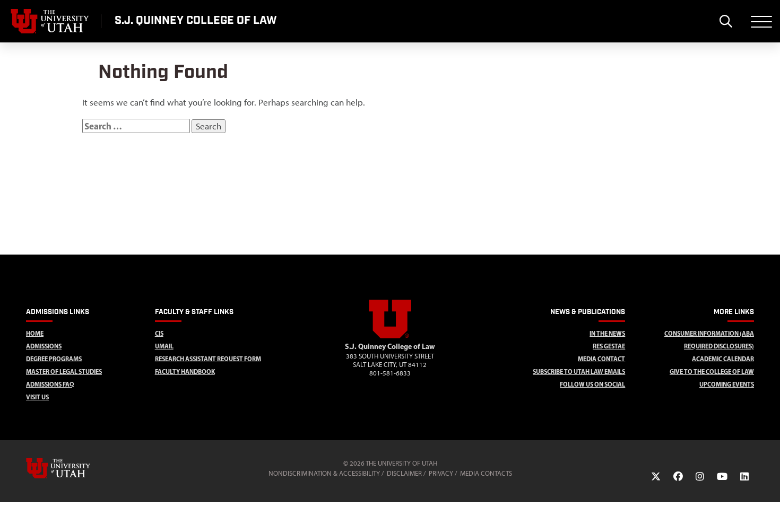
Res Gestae (609, 346)
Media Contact (601, 359)
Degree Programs (54, 359)
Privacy (441, 473)
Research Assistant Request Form (208, 359)
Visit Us (37, 397)
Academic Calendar (723, 359)
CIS (159, 333)
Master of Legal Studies (64, 371)
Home (35, 333)
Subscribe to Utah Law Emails (579, 371)
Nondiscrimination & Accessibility (324, 473)
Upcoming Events (726, 384)
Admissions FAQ (50, 384)
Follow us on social (592, 384)
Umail (164, 346)
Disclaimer (404, 473)
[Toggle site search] (725, 21)
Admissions (44, 346)
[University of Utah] (73, 468)
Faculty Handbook (185, 371)
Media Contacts (486, 473)
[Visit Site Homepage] (390, 336)
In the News (607, 333)
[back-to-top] (767, 486)
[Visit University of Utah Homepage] (50, 21)
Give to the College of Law (712, 371)
